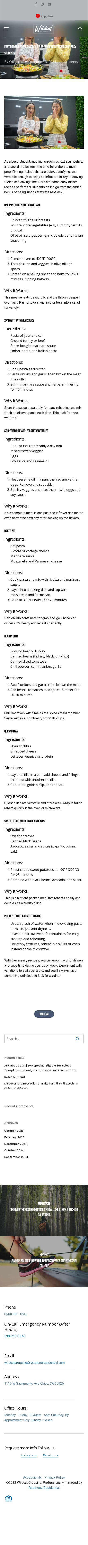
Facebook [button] (50, 1455)
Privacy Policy (54, 1477)
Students (71, 61)
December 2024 (15, 1143)
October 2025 (14, 1130)
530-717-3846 (14, 1336)
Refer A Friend (14, 1077)
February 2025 (14, 1137)
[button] (6, 29)
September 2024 (16, 1156)
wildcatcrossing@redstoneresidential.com (34, 1363)
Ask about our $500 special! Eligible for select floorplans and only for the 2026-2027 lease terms (40, 1068)
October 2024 (14, 1150)
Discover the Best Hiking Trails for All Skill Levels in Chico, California (41, 1086)
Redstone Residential (44, 1488)
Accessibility (32, 1477)
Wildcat (14, 61)
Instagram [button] (29, 1455)
